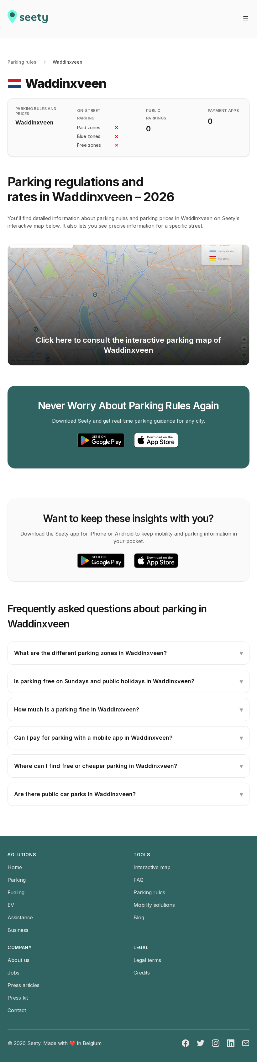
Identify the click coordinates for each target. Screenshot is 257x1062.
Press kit (18, 998)
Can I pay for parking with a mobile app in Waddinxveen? (128, 738)
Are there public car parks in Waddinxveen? (128, 794)
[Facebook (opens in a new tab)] (185, 1043)
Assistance (20, 917)
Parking (17, 880)
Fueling (16, 892)
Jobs (13, 973)
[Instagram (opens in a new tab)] (215, 1043)
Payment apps (223, 110)
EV (11, 905)
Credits (142, 973)
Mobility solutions (154, 905)
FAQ (139, 880)
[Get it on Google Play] (101, 440)
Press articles (23, 985)
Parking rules (22, 62)
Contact (17, 1010)
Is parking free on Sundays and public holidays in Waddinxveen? (128, 681)
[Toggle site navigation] (245, 18)
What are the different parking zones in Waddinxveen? (128, 653)
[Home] (28, 19)
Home (15, 867)
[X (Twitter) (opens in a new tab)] (200, 1043)
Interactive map (152, 867)
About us (18, 960)
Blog (139, 917)
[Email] (245, 1043)
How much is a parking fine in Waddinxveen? (128, 709)
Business (18, 930)
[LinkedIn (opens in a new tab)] (230, 1043)
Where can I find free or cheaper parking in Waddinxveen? (128, 766)
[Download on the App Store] (156, 440)
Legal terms (147, 960)
